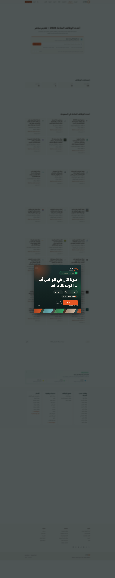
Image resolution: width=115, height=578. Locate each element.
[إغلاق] (36, 268)
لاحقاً (38, 305)
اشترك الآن (69, 303)
